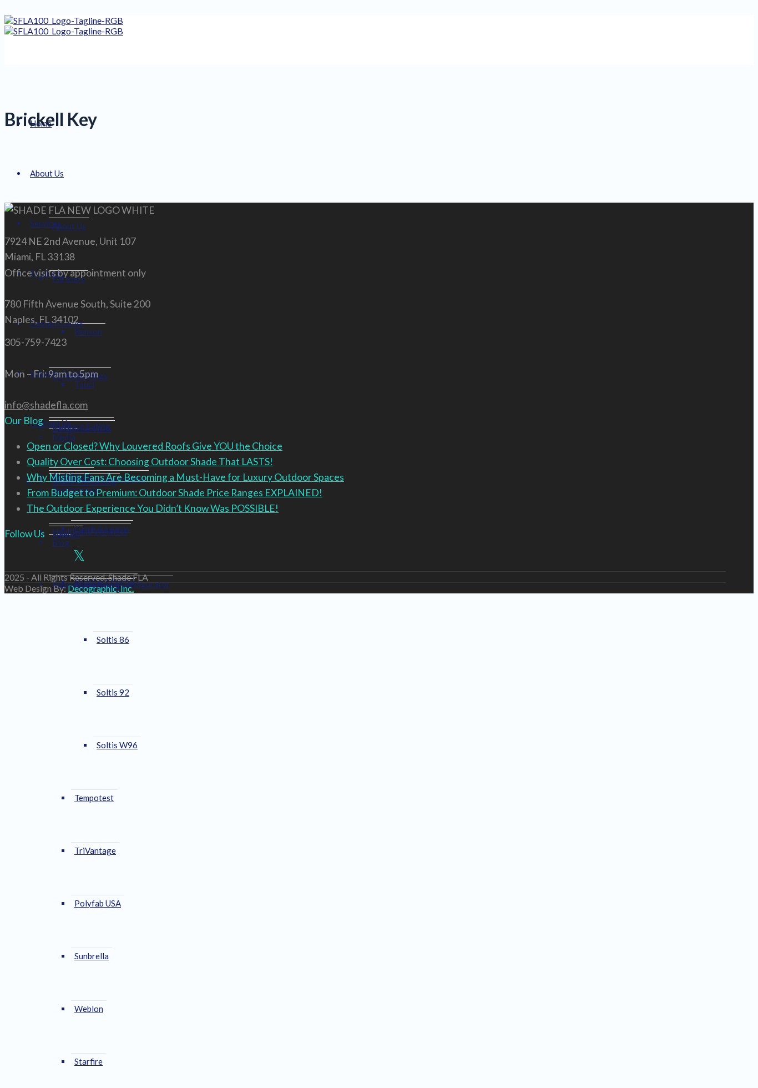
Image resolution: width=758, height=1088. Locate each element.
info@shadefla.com (46, 405)
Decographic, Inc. (101, 588)
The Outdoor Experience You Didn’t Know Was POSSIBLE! (153, 508)
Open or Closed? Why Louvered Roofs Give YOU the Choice (154, 446)
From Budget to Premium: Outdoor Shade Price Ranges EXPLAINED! (174, 492)
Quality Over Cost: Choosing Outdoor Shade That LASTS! (150, 461)
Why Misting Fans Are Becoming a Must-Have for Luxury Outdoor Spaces (185, 477)
